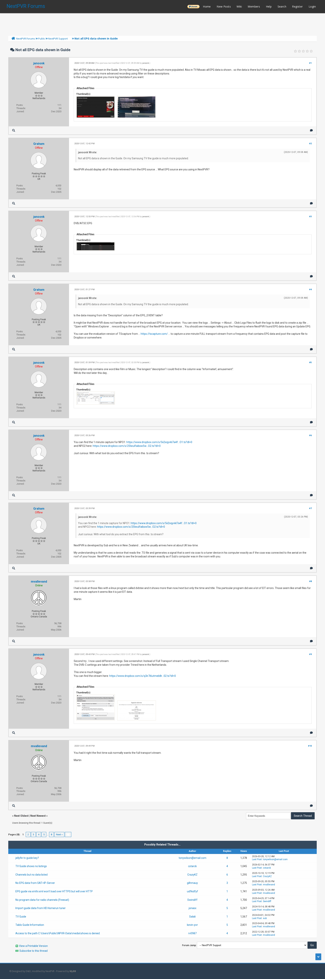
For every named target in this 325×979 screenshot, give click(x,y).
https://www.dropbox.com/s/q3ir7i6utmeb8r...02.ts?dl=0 (142, 675)
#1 (310, 63)
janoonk (39, 63)
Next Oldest (21, 815)
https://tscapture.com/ (154, 333)
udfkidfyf (192, 891)
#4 (310, 289)
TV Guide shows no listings (31, 866)
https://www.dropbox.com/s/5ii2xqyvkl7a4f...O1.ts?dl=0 (159, 442)
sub (265, 918)
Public (41, 38)
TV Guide (20, 916)
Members (254, 6)
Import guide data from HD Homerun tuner (40, 908)
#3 (310, 216)
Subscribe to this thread (33, 950)
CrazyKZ (192, 874)
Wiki (239, 6)
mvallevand (39, 581)
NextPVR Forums (26, 6)
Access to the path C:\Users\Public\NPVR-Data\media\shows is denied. (57, 933)
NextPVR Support (58, 38)
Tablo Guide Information (29, 924)
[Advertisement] (162, 23)
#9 (310, 654)
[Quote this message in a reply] (311, 130)
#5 (310, 362)
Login (312, 6)
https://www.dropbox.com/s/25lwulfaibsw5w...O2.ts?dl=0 (127, 445)
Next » (59, 834)
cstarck (192, 866)
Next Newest (38, 815)
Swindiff (192, 899)
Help (269, 6)
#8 (310, 581)
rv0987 (192, 933)
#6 (310, 435)
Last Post (257, 859)
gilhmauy (192, 882)
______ (193, 6)
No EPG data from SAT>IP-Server (35, 882)
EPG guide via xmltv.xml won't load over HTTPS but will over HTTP (54, 891)
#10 (310, 746)
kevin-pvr (192, 924)
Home (207, 6)
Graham (38, 144)
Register (297, 6)
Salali (192, 916)
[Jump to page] (68, 834)
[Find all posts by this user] (13, 130)
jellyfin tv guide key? (27, 857)
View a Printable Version (33, 945)
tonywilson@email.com (192, 857)
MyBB (73, 971)
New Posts (224, 6)
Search (282, 6)
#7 (310, 508)
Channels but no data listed (31, 874)
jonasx (192, 908)
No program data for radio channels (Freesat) (42, 899)
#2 (310, 143)
